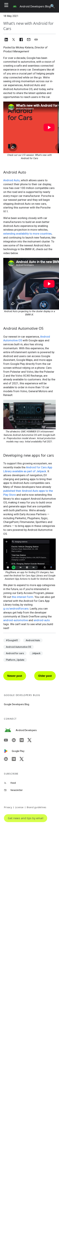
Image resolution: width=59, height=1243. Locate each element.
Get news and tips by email (25, 818)
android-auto (42, 620)
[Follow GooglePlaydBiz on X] (24, 759)
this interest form (22, 597)
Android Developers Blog (35, 6)
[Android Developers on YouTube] (8, 740)
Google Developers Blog (16, 704)
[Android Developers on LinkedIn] (16, 740)
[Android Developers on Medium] (24, 740)
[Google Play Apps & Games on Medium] (16, 759)
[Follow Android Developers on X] (31, 740)
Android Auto (11, 180)
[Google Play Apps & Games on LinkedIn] (8, 759)
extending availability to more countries (27, 233)
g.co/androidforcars (16, 608)
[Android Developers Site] (10, 730)
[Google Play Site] (8, 751)
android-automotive (15, 620)
